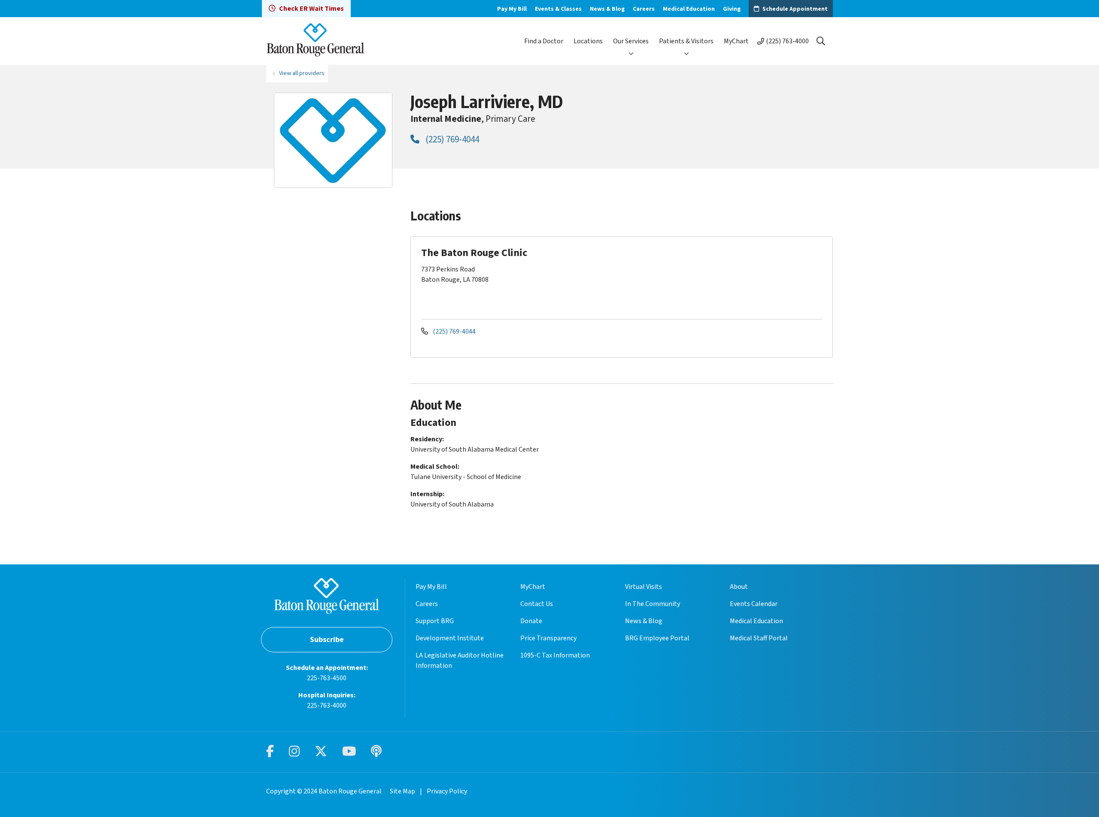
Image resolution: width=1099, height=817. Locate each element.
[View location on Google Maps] (756, 277)
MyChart (736, 41)
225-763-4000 (326, 705)
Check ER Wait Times (311, 8)
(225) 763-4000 (787, 41)
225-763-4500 (326, 678)
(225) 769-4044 (451, 139)
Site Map (402, 791)
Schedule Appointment (795, 9)
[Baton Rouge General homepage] (315, 41)
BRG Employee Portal (657, 638)
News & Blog (607, 9)
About (739, 586)
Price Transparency (548, 638)
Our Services (631, 41)
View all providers (302, 73)
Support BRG (435, 621)
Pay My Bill (512, 9)
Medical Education (689, 9)
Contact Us (536, 604)
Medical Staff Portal (759, 638)
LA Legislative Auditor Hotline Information (460, 660)
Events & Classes (558, 9)
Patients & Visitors (686, 41)
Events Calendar (753, 604)
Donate (531, 621)
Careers (644, 9)
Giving (732, 9)
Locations (588, 41)
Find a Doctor (543, 41)
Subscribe (327, 639)
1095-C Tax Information (555, 655)
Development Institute (450, 638)
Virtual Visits (643, 586)
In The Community (652, 604)
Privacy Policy (447, 791)
